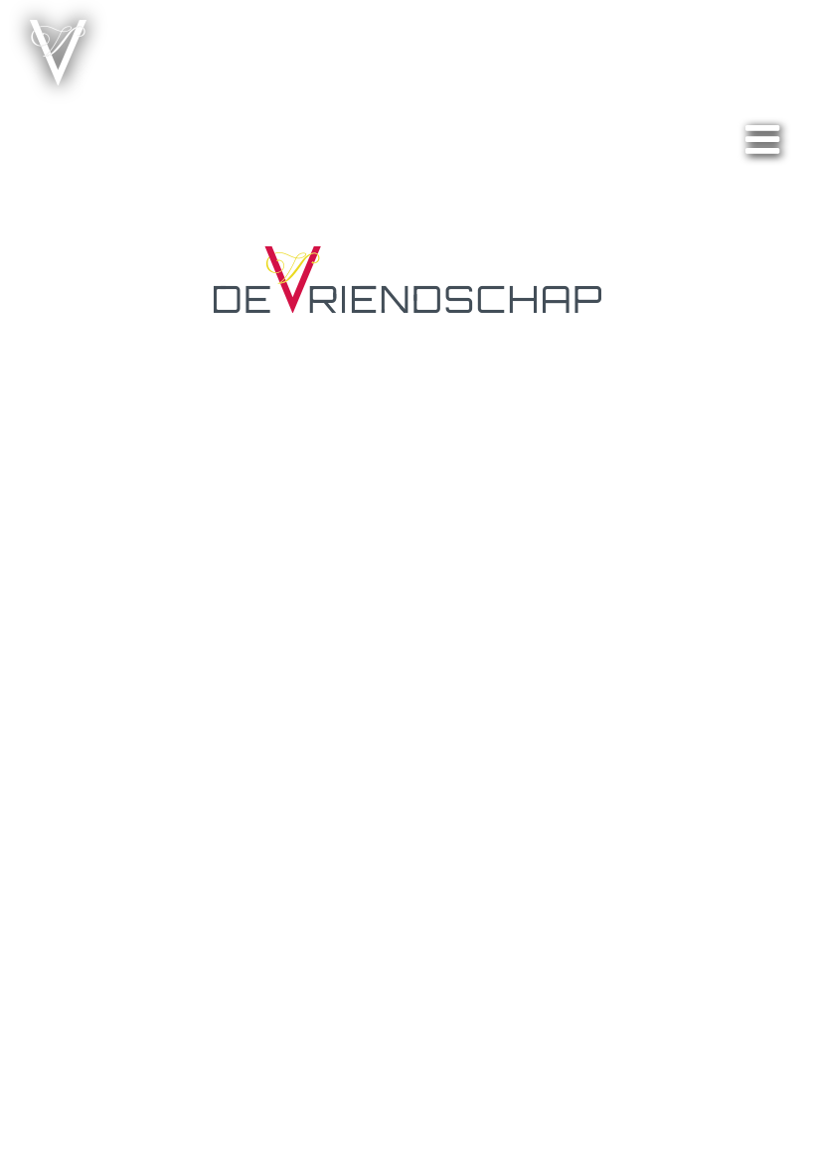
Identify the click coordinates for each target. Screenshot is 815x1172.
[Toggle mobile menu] (765, 139)
